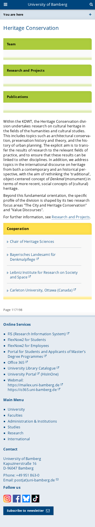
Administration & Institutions (32, 421)
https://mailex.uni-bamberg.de (33, 385)
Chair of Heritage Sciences (32, 241)
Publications (17, 96)
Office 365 (16, 362)
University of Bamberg (47, 4)
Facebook (17, 498)
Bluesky (26, 498)
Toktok (35, 498)
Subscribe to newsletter (25, 510)
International (19, 439)
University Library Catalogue (32, 368)
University (16, 409)
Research (15, 433)
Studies (14, 427)
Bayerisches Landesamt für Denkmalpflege (33, 257)
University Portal (22, 374)
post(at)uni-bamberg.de (34, 480)
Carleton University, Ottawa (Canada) (41, 290)
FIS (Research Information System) (37, 334)
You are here (13, 14)
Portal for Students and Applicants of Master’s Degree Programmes (47, 354)
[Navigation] (6, 5)
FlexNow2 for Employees (28, 345)
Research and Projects (25, 70)
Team (11, 44)
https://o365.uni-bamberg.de (32, 389)
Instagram (7, 498)
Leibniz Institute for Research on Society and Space (44, 275)
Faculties (15, 415)
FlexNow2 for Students (27, 339)
